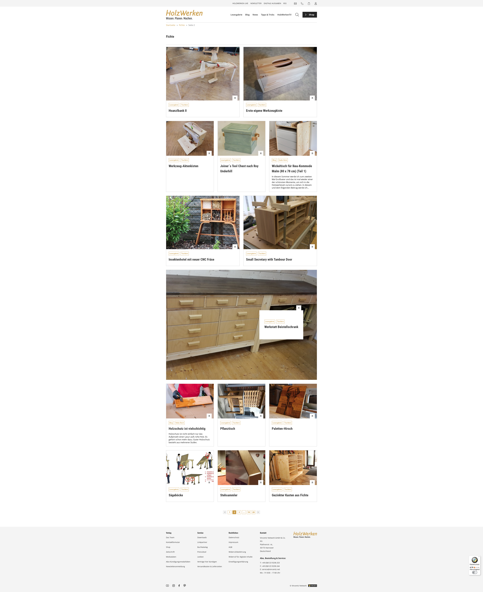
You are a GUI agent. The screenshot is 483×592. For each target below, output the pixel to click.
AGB (230, 547)
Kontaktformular (173, 542)
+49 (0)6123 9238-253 (271, 562)
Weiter (258, 512)
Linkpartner (202, 542)
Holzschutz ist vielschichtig (187, 428)
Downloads (202, 537)
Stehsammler (228, 495)
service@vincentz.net (271, 569)
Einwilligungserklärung (238, 561)
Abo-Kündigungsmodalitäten (178, 561)
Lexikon (200, 557)
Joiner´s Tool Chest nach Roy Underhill (239, 168)
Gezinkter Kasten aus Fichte (290, 495)
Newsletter (255, 3)
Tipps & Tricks (267, 14)
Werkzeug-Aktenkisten (183, 166)
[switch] (474, 572)
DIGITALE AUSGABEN (272, 3)
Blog (247, 14)
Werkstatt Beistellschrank (281, 327)
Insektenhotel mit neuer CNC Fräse (191, 259)
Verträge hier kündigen (207, 561)
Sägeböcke (176, 495)
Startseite (170, 25)
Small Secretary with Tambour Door (269, 259)
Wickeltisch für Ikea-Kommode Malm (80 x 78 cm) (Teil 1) (292, 168)
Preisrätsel (201, 552)
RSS (285, 3)
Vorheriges (225, 512)
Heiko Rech (179, 423)
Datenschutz (234, 537)
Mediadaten (171, 557)
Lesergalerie (236, 14)
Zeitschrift (170, 552)
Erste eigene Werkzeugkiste (264, 111)
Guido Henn (283, 160)
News (255, 14)
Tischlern (184, 105)
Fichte (182, 25)
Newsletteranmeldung (175, 566)
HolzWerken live (240, 3)
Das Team (170, 537)
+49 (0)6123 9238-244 (271, 566)
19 (249, 512)
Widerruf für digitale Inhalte (240, 557)
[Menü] (478, 557)
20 (253, 512)
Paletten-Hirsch (282, 428)
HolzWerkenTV (284, 14)
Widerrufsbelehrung (237, 552)
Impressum (233, 542)
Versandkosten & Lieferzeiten (209, 566)
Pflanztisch (227, 428)
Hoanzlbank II (178, 111)
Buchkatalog (202, 547)
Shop (311, 14)
